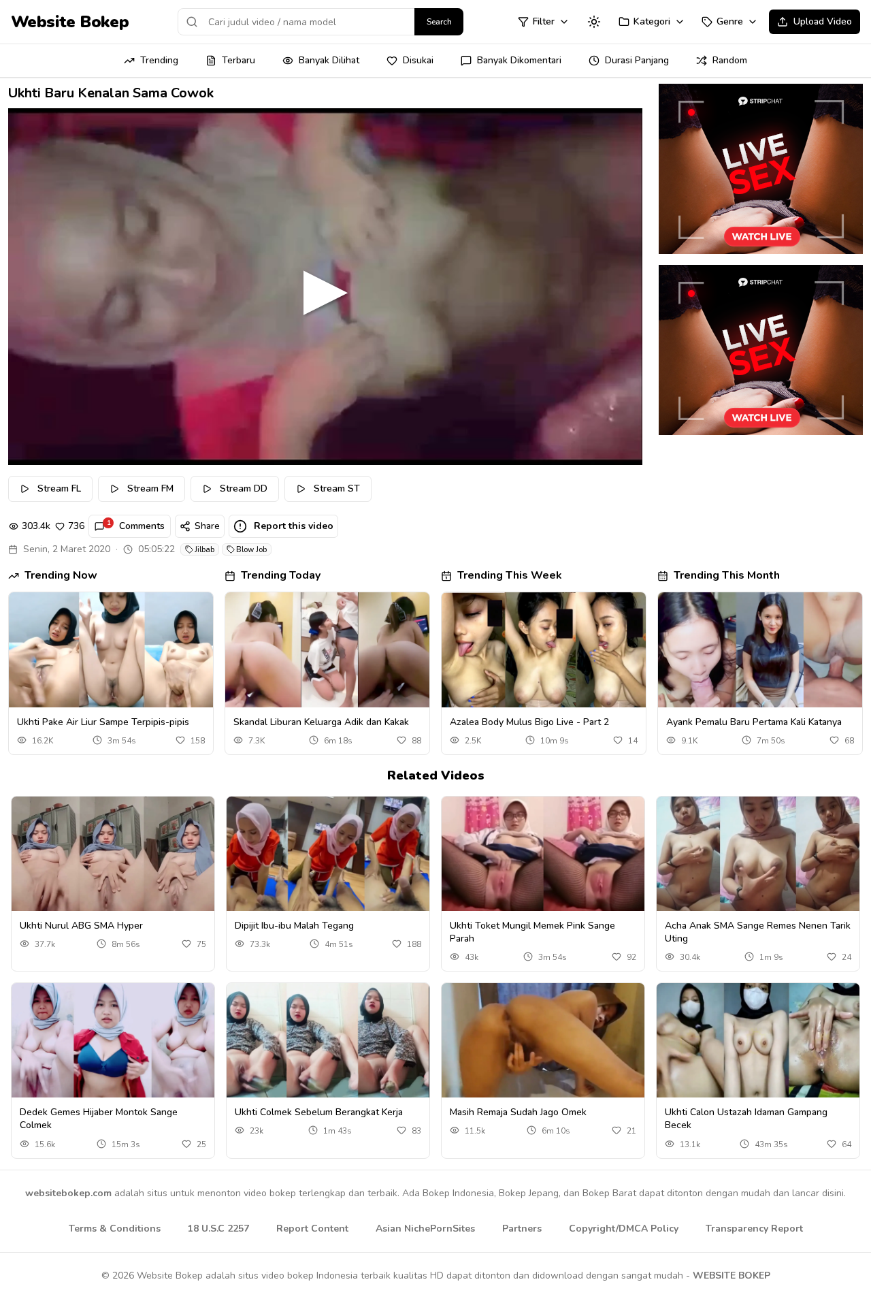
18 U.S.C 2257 (218, 1228)
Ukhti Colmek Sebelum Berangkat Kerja (319, 1112)
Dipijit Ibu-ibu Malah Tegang (294, 925)
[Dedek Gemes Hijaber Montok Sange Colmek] (113, 1040)
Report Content (312, 1228)
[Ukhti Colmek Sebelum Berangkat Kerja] (328, 1040)
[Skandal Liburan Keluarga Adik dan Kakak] (327, 649)
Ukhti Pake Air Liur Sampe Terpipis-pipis (103, 722)
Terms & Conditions (115, 1228)
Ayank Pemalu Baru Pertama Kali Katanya (754, 722)
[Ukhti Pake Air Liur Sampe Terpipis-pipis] (111, 649)
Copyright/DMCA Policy (623, 1228)
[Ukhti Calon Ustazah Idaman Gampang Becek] (758, 1040)
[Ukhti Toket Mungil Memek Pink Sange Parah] (543, 854)
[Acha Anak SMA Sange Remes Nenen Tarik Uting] (758, 854)
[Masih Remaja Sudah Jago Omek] (543, 1040)
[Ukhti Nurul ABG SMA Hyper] (113, 854)
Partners (522, 1228)
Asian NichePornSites (425, 1228)
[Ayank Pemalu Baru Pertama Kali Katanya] (760, 649)
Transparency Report (754, 1228)
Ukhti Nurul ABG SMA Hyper (81, 925)
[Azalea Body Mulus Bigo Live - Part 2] (544, 649)
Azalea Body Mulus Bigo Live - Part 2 (529, 722)
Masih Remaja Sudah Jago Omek (518, 1112)
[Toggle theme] (594, 21)
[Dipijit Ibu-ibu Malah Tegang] (328, 854)
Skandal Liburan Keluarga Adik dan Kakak (321, 722)
